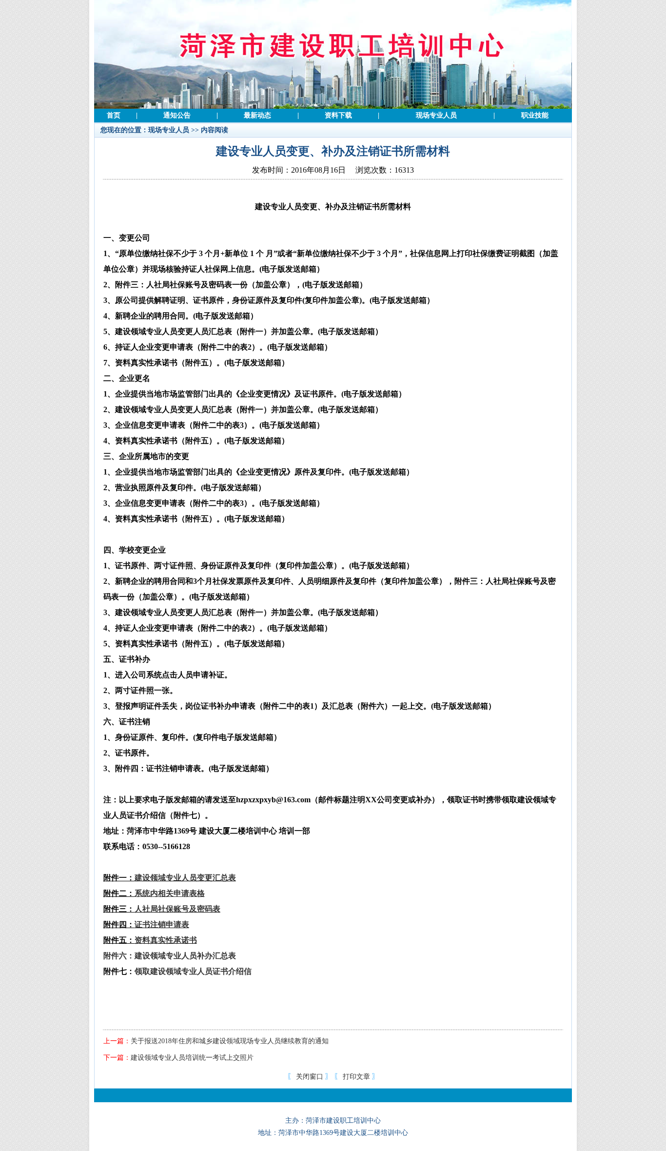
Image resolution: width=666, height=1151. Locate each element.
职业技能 (534, 115)
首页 (113, 115)
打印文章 (356, 1076)
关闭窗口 (309, 1076)
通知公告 (177, 115)
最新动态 (257, 115)
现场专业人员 (436, 115)
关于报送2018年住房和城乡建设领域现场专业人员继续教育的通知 (230, 1041)
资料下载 (338, 115)
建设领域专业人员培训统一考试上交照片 (192, 1057)
